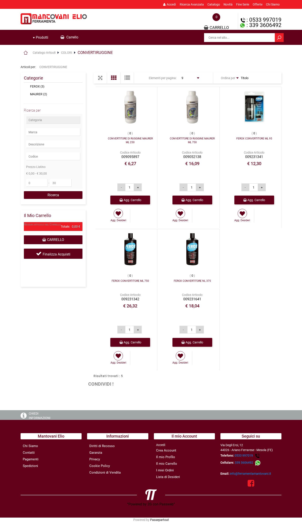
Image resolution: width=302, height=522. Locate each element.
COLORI (66, 52)
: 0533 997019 (263, 20)
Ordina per (228, 78)
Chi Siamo (273, 4)
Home (26, 52)
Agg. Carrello (132, 200)
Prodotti (41, 37)
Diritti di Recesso (102, 446)
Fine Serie (242, 4)
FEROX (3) (37, 86)
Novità (228, 4)
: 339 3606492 (263, 25)
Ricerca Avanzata (192, 4)
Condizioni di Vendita (105, 472)
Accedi (171, 4)
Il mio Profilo (165, 457)
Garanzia (95, 453)
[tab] (40, 37)
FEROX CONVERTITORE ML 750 (130, 280)
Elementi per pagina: (162, 78)
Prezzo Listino (36, 167)
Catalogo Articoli (44, 52)
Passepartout (159, 520)
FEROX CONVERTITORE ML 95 (254, 138)
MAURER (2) (38, 94)
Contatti (29, 453)
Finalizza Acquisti (56, 254)
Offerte (257, 4)
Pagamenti (30, 459)
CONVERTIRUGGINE (95, 52)
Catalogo (213, 4)
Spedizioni (30, 466)
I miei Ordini (165, 470)
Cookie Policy (99, 466)
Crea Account (166, 450)
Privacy (94, 459)
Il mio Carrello (166, 464)
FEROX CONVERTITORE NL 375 (192, 280)
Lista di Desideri (168, 477)
